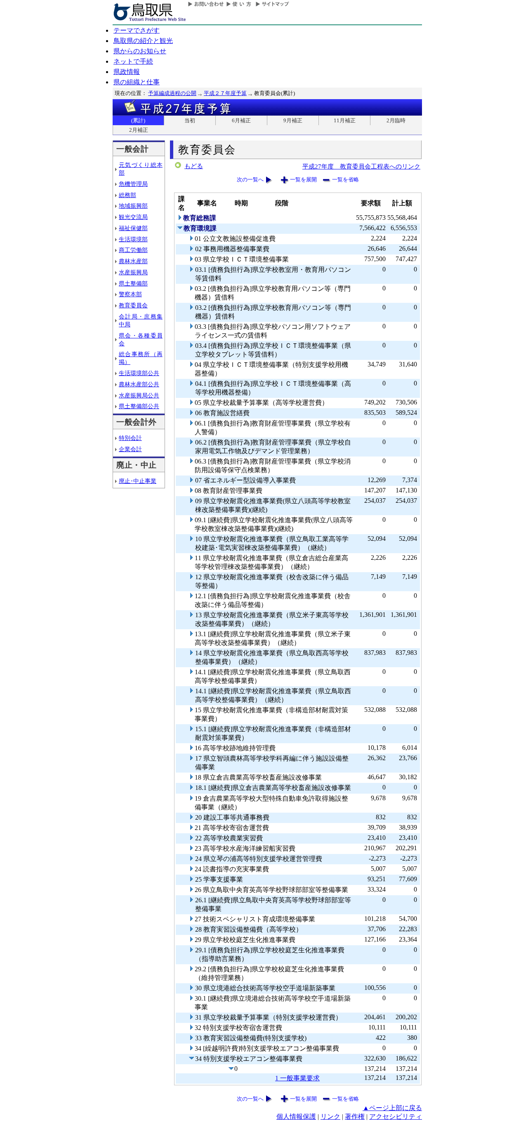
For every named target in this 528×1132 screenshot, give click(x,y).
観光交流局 (133, 217)
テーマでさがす (136, 30)
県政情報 (126, 71)
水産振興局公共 (139, 395)
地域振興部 (133, 205)
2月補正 (138, 130)
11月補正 (345, 120)
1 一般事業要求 (297, 1078)
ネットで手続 (133, 61)
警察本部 (130, 294)
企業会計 (130, 449)
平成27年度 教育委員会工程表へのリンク (361, 166)
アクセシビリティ (395, 1116)
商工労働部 (133, 250)
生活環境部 (133, 239)
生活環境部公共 (139, 373)
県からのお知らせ (139, 51)
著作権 (355, 1116)
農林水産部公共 (139, 384)
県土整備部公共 (139, 406)
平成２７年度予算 (225, 93)
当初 (189, 120)
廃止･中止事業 (137, 481)
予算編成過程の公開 (172, 93)
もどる (193, 166)
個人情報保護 (296, 1116)
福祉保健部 (133, 228)
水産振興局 (133, 272)
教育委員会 (133, 305)
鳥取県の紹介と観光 (143, 40)
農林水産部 (133, 261)
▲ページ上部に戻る (392, 1107)
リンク (330, 1116)
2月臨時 (396, 120)
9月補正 (292, 120)
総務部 (127, 195)
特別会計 (130, 438)
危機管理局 (133, 184)
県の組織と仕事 (136, 82)
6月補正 (241, 120)
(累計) (138, 120)
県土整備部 (133, 283)
